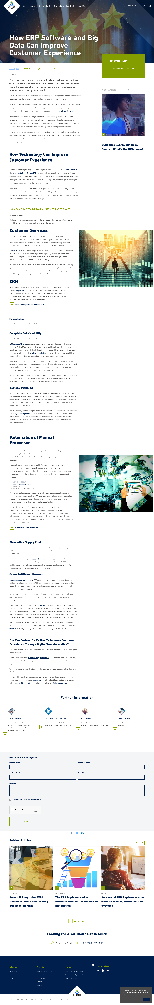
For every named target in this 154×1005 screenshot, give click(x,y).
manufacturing (33, 658)
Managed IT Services (71, 978)
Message (13, 783)
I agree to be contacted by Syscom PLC (28, 799)
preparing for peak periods (19, 414)
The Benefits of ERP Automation (26, 527)
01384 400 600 (25, 683)
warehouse (13, 629)
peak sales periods (37, 353)
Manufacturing (14, 971)
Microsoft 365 (41, 985)
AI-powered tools (22, 290)
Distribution (13, 975)
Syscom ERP (31, 173)
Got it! (146, 999)
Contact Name (14, 763)
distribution (44, 658)
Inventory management (21, 484)
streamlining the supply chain (44, 559)
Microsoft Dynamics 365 (45, 971)
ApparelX (40, 982)
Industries (32, 6)
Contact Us (81, 6)
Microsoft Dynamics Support (74, 971)
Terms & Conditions (47, 1000)
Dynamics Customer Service (125, 68)
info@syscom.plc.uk (59, 683)
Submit (25, 822)
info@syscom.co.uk (93, 942)
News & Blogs (59, 6)
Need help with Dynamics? (74, 975)
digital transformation (66, 111)
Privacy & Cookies (32, 1000)
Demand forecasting (20, 482)
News (17, 69)
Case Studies (70, 6)
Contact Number (15, 773)
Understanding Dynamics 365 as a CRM (29, 305)
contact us (37, 680)
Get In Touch (71, 1000)
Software (41, 6)
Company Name (84, 763)
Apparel (12, 978)
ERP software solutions (71, 170)
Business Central (42, 975)
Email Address (84, 773)
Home (11, 69)
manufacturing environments (22, 580)
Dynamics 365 (17, 173)
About (24, 6)
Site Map (60, 1000)
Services (49, 6)
